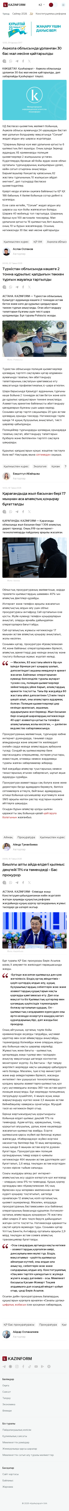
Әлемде (7, 1410)
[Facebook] (23, 61)
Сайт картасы (10, 1474)
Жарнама (7, 1486)
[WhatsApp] (11, 61)
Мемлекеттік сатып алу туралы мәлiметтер (28, 1454)
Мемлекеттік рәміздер (15, 1442)
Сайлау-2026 (19, 13)
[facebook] (23, 1366)
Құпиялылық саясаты (14, 1436)
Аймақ (8, 837)
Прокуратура (26, 837)
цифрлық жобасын (14, 1304)
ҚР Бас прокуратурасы (19, 1324)
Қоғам (56, 466)
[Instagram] (4, 61)
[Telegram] (17, 61)
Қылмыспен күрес (16, 241)
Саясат (6, 1391)
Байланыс (7, 1480)
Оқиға (5, 1385)
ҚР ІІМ (38, 241)
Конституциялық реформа (51, 13)
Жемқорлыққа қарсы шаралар (19, 1448)
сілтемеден (43, 454)
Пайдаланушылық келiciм (16, 1429)
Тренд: (6, 13)
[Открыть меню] (63, 4)
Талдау (6, 1398)
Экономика (8, 1404)
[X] (29, 61)
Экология (40, 466)
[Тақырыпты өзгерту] (53, 4)
